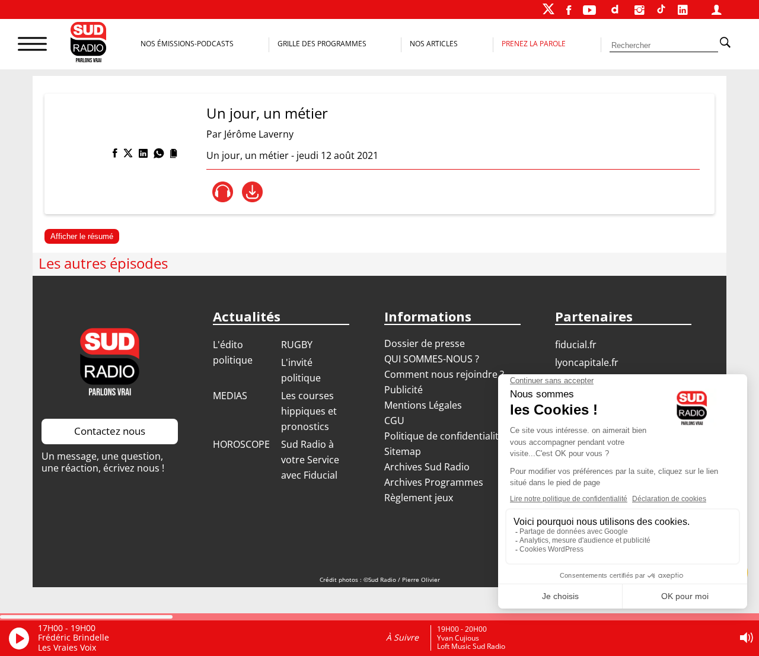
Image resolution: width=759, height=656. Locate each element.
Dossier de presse (424, 343)
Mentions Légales (423, 405)
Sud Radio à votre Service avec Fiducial (310, 460)
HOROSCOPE (241, 444)
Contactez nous (109, 431)
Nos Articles (434, 44)
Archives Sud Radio (427, 466)
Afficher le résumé (81, 236)
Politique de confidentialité (444, 435)
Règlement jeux (418, 497)
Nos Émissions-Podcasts (187, 44)
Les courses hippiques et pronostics (309, 411)
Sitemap (402, 451)
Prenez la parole (534, 44)
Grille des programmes (322, 44)
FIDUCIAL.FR (576, 344)
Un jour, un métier (267, 113)
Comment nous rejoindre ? (445, 374)
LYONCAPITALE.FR (586, 362)
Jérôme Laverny (259, 134)
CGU (394, 420)
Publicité (403, 389)
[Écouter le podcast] (222, 191)
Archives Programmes (433, 482)
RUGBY (296, 344)
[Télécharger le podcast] (252, 191)
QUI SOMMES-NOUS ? (431, 358)
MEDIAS (230, 395)
